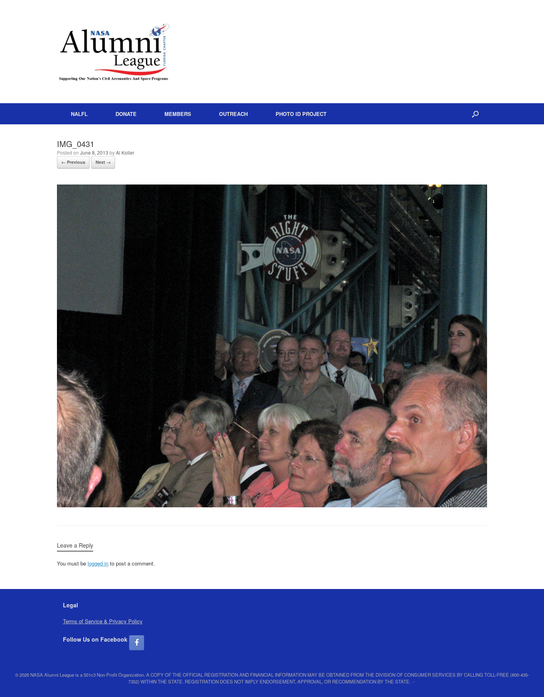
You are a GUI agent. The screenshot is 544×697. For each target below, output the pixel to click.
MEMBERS (177, 114)
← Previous (73, 162)
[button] (475, 113)
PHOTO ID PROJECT (301, 114)
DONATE (126, 114)
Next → (103, 162)
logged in (98, 563)
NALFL (79, 114)
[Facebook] (136, 642)
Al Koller (125, 152)
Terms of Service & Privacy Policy (103, 621)
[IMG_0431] (272, 505)
